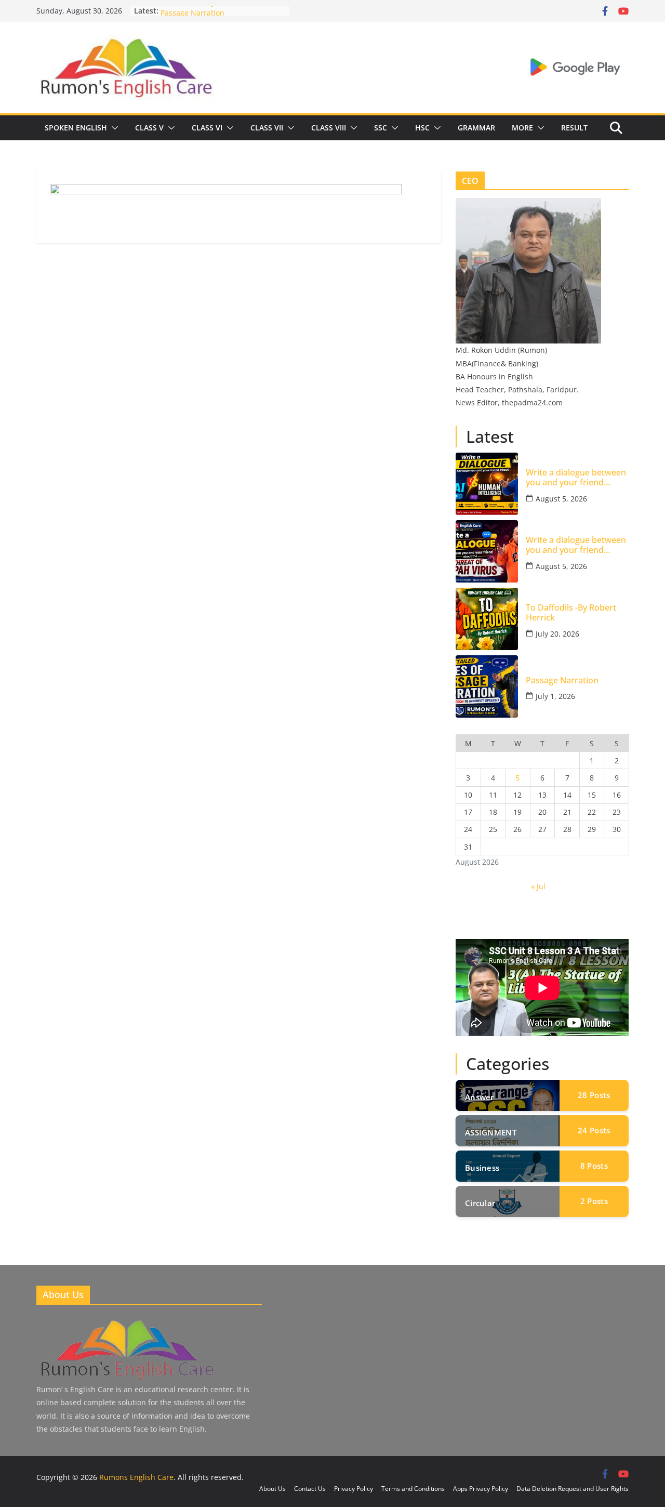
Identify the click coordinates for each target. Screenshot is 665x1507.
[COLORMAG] (126, 1322)
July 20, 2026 (557, 634)
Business (482, 1167)
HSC (422, 128)
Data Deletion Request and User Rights (572, 1488)
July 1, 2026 (555, 696)
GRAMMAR (476, 128)
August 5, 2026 (561, 499)
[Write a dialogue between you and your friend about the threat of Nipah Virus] (487, 551)
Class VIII (328, 128)
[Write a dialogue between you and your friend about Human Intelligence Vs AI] (487, 484)
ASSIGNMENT (490, 1132)
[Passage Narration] (487, 686)
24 (594, 1130)
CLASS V (149, 128)
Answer (479, 1097)
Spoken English (76, 128)
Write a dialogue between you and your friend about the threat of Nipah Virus (576, 545)
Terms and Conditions (413, 1488)
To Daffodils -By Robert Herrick (214, 11)
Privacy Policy (353, 1488)
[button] (112, 128)
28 (594, 1095)
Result (574, 128)
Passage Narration (562, 680)
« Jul (538, 886)
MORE (522, 128)
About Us (272, 1488)
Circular (480, 1203)
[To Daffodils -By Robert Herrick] (487, 619)
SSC (380, 128)
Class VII (266, 128)
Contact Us (310, 1488)
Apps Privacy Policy (480, 1488)
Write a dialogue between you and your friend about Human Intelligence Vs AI (577, 477)
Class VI (207, 128)
